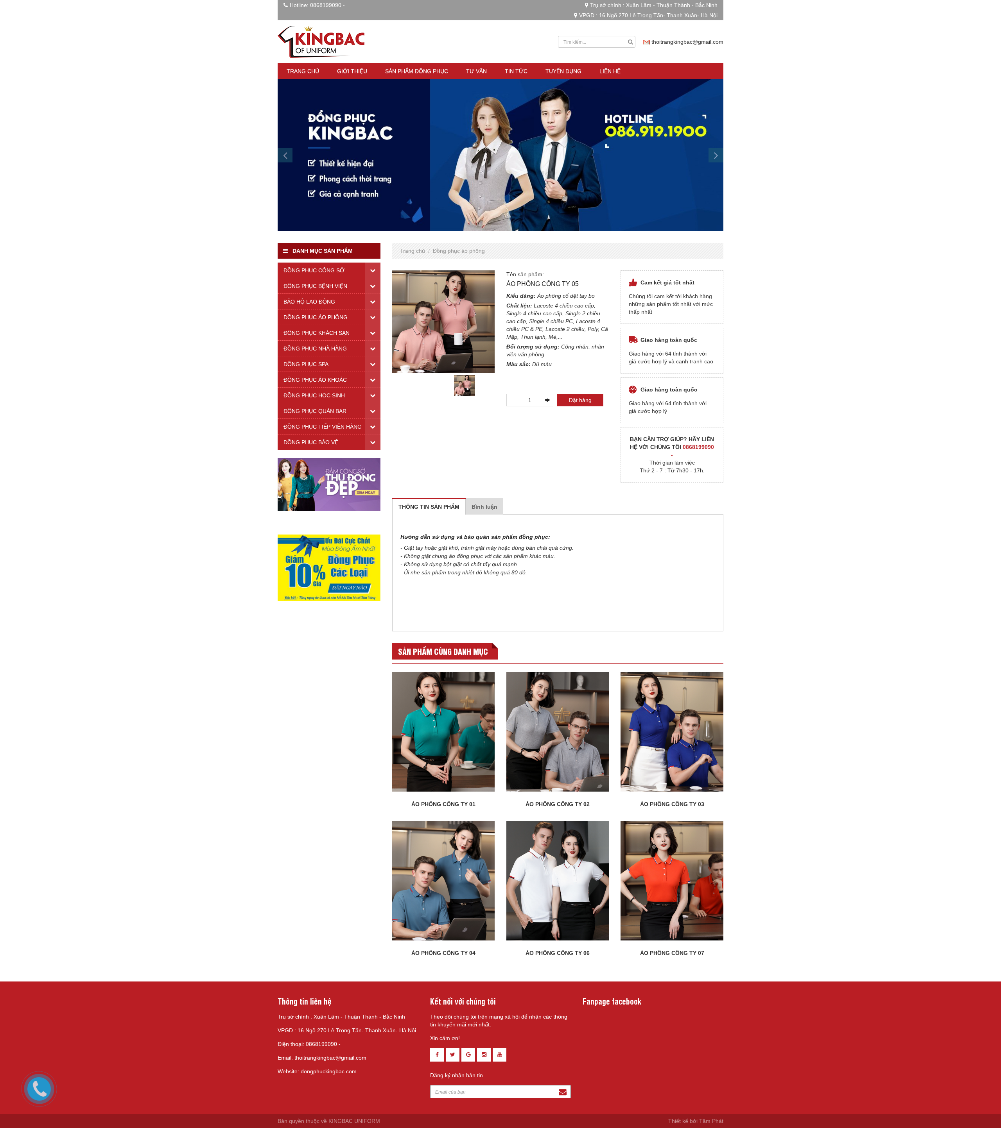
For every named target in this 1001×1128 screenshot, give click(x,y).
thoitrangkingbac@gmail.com (687, 42)
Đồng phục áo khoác (315, 380)
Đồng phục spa (305, 364)
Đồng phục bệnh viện (315, 286)
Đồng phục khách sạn (316, 333)
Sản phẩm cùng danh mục (443, 651)
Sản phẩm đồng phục (416, 71)
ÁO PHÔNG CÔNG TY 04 (443, 953)
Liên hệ (610, 71)
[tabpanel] (464, 385)
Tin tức (516, 71)
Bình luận (484, 507)
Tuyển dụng (563, 71)
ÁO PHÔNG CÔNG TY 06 (558, 953)
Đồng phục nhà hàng (315, 348)
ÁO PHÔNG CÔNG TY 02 (558, 804)
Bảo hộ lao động (309, 302)
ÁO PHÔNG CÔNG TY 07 (672, 953)
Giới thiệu (352, 71)
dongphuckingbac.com (329, 1071)
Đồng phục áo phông (459, 251)
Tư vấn (476, 71)
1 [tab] (443, 402)
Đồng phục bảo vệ (310, 442)
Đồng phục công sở (313, 270)
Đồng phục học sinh (314, 395)
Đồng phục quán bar (314, 411)
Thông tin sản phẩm (428, 507)
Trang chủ (303, 71)
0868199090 (325, 5)
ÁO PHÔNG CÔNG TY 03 (672, 804)
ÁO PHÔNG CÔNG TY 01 (443, 804)
